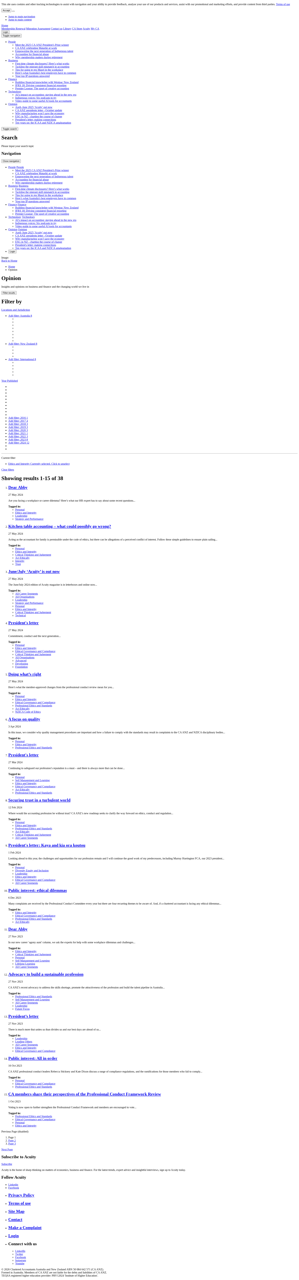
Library (67, 28)
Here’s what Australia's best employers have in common (45, 72)
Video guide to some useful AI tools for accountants (43, 100)
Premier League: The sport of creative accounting (42, 88)
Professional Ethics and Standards (33, 705)
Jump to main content (20, 19)
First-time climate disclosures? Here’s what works (42, 63)
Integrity (19, 560)
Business (13, 60)
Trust (18, 564)
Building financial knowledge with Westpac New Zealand (47, 82)
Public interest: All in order (32, 1058)
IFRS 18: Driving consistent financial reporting (40, 85)
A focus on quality (24, 719)
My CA (95, 28)
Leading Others (23, 1041)
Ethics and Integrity (26, 512)
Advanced (20, 660)
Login (5, 32)
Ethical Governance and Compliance (35, 651)
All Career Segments (26, 593)
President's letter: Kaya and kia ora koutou (46, 845)
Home (4, 25)
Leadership (21, 515)
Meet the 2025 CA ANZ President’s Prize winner (42, 44)
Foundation (21, 666)
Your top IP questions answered (32, 76)
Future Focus (22, 1008)
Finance (12, 79)
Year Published (9, 380)
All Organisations (24, 596)
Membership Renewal (13, 28)
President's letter (23, 623)
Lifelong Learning (25, 963)
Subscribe (6, 1164)
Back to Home (9, 260)
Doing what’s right (24, 674)
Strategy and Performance (29, 518)
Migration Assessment (38, 28)
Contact (15, 1219)
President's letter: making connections (35, 119)
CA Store (77, 28)
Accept (6, 10)
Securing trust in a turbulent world (39, 800)
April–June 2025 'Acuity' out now (33, 107)
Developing (21, 663)
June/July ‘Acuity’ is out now (34, 571)
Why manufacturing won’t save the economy (39, 113)
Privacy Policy (21, 1195)
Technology (14, 91)
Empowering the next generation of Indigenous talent (44, 51)
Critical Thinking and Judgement (33, 554)
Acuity (86, 28)
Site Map (16, 1211)
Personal (20, 509)
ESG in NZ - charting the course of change (38, 116)
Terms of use (283, 4)
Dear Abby (18, 487)
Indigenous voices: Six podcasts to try (35, 97)
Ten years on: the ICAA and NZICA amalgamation (43, 122)
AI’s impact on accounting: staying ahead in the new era (45, 94)
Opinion (12, 104)
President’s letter (23, 1016)
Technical (20, 615)
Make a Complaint (25, 1227)
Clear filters (7, 469)
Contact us (56, 28)
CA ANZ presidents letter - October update (38, 110)
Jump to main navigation (21, 16)
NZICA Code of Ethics (28, 711)
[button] (11, 36)
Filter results (9, 293)
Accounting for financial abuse (32, 54)
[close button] (13, 11)
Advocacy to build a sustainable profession (45, 974)
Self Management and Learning (32, 780)
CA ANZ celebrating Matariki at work (36, 48)
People (12, 41)
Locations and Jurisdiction (15, 309)
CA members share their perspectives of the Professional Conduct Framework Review (84, 1094)
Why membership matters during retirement (38, 57)
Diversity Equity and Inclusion (32, 870)
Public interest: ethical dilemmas (37, 890)
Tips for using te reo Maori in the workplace (39, 69)
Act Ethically (22, 557)
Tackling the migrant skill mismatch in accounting (42, 66)
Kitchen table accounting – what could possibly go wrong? (59, 526)
